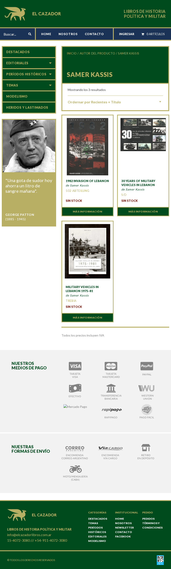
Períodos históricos (26, 74)
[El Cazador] (33, 13)
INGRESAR (126, 34)
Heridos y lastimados (27, 107)
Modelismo (17, 96)
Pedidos (148, 518)
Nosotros (68, 34)
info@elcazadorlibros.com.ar (29, 535)
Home (46, 34)
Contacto (94, 34)
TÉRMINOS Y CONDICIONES (152, 525)
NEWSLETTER (124, 527)
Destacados (18, 52)
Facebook (123, 536)
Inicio (72, 53)
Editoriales (17, 63)
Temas (12, 85)
